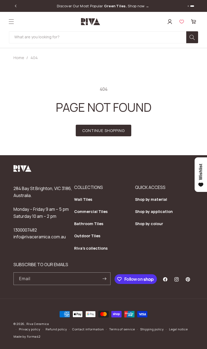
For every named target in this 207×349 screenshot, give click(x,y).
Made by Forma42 (26, 336)
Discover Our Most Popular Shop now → (103, 6)
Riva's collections (91, 248)
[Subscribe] (104, 278)
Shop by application (154, 211)
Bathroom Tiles (88, 223)
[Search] (192, 37)
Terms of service (122, 329)
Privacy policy (29, 329)
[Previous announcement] (15, 6)
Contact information (88, 329)
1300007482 (25, 230)
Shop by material (151, 199)
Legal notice (178, 329)
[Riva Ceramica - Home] (22, 170)
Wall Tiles (83, 199)
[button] (11, 22)
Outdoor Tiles (87, 235)
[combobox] (103, 37)
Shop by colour (149, 223)
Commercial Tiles (91, 211)
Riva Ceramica (37, 324)
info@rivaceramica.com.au (39, 237)
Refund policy (56, 329)
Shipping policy (152, 329)
